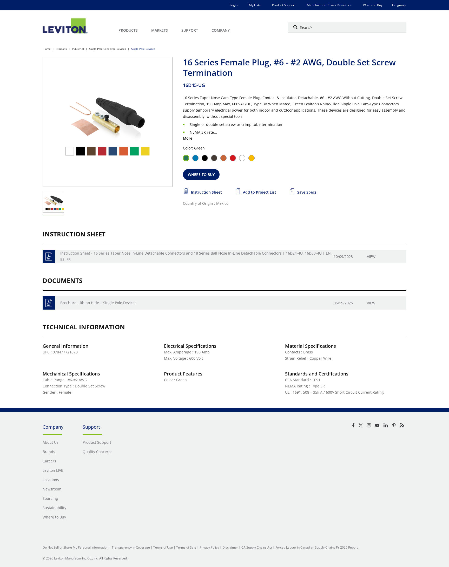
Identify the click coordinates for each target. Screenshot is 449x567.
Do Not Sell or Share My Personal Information (75, 547)
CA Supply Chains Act (256, 547)
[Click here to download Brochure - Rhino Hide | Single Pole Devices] (49, 303)
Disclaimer (230, 547)
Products (61, 49)
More (187, 138)
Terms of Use (163, 547)
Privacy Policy (209, 547)
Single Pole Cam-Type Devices (107, 49)
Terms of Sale (186, 547)
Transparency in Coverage (131, 547)
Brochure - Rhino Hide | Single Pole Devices (98, 302)
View (371, 256)
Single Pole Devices (143, 49)
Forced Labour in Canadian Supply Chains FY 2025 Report (316, 547)
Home (47, 49)
